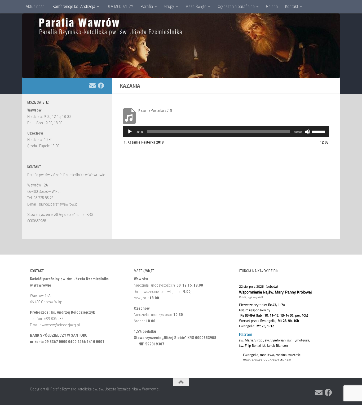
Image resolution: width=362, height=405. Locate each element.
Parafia (147, 6)
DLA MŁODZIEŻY (120, 6)
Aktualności (35, 6)
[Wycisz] (307, 131)
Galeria (272, 6)
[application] (226, 131)
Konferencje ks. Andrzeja (74, 6)
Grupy (169, 6)
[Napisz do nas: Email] (92, 85)
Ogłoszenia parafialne (236, 6)
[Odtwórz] (130, 131)
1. (144, 142)
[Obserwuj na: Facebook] (101, 85)
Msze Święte (196, 6)
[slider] (319, 131)
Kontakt (291, 6)
